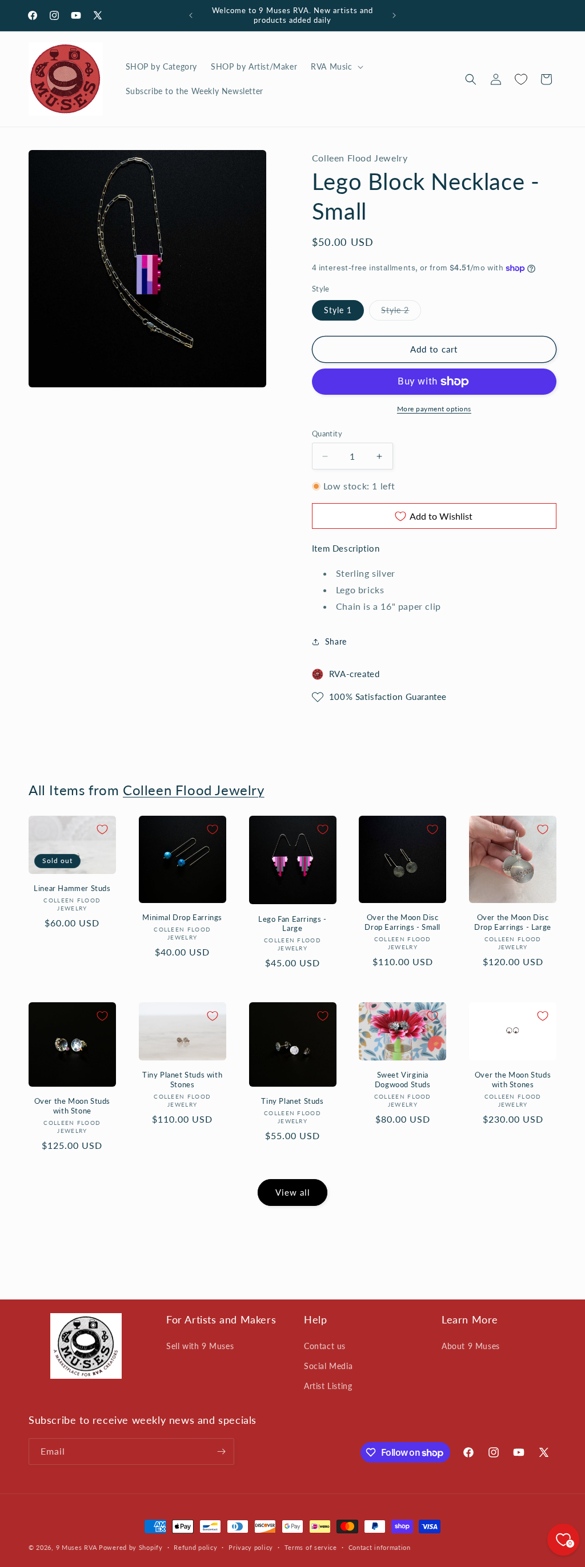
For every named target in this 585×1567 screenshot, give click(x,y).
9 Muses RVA (76, 1547)
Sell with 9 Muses (200, 1346)
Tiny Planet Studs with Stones (182, 1079)
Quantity (327, 433)
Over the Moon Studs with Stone (72, 1105)
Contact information (379, 1547)
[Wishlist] (521, 79)
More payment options (434, 408)
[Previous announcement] (190, 15)
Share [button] (336, 641)
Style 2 (401, 313)
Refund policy (195, 1547)
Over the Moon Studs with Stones (513, 1079)
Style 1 (338, 310)
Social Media (328, 1366)
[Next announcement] (394, 15)
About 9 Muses (471, 1346)
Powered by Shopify (131, 1547)
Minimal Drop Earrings (182, 917)
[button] (335, 67)
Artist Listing (328, 1386)
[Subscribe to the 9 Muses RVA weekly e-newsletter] (221, 1451)
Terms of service (311, 1547)
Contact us (325, 1346)
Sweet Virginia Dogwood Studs (403, 1079)
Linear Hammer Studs (72, 888)
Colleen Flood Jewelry (194, 790)
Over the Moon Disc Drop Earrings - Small (402, 922)
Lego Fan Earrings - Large (292, 923)
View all (292, 1192)
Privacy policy (251, 1547)
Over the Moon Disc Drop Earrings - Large (512, 922)
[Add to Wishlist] (102, 829)
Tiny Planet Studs (292, 1101)
